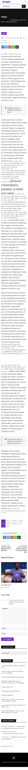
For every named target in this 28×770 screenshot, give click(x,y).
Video (4, 16)
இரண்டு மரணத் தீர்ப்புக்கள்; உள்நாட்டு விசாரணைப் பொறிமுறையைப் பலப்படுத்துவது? (12, 682)
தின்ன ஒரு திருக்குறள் (7, 695)
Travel (20, 523)
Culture (8, 520)
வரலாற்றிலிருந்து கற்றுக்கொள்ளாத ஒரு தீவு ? (13, 677)
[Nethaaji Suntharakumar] (20, 38)
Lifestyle (20, 520)
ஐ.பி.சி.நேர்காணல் (6, 585)
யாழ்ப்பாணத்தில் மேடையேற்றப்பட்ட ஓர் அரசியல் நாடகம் (13, 666)
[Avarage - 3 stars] (4, 600)
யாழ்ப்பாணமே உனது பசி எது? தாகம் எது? (13, 733)
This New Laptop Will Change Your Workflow (6, 548)
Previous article (6, 545)
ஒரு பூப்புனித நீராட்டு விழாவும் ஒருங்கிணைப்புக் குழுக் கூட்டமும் (13, 705)
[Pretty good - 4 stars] (6, 600)
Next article (23, 545)
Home (3, 20)
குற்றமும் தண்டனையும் (7, 687)
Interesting (14, 520)
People (8, 523)
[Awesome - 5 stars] (7, 600)
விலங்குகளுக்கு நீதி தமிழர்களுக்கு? (11, 691)
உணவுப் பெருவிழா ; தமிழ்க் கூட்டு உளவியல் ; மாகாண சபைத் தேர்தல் (12, 672)
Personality (14, 523)
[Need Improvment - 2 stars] (3, 600)
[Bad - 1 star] (1, 600)
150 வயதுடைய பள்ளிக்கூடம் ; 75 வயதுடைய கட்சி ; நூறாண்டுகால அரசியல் (12, 700)
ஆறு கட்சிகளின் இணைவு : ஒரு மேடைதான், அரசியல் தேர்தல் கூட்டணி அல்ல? (12, 711)
